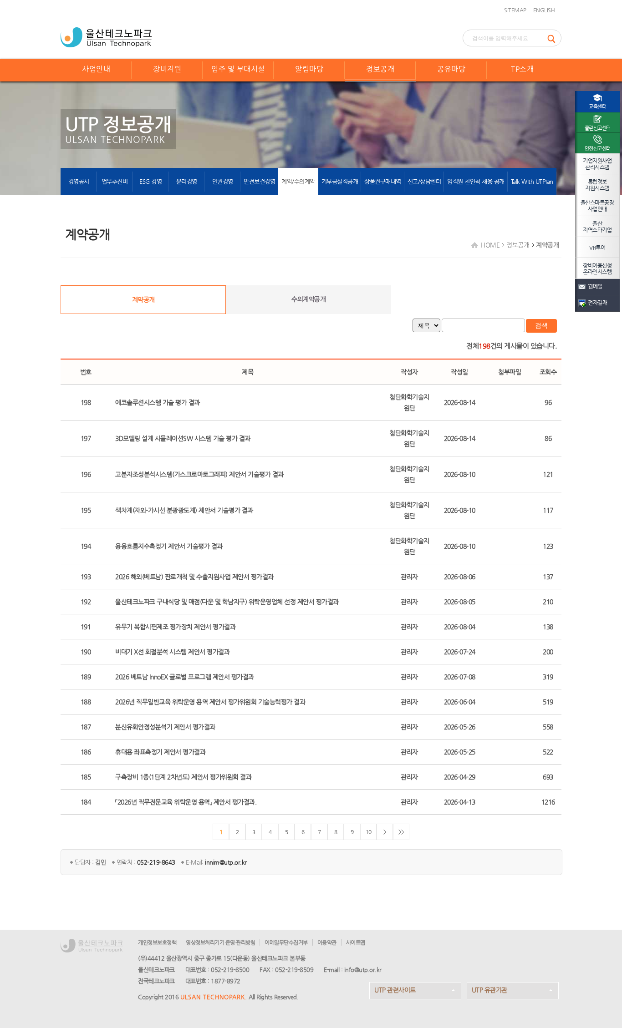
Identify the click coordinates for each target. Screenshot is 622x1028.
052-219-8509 (294, 969)
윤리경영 (186, 181)
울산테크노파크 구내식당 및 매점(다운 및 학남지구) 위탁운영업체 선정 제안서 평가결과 (227, 601)
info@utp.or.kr (363, 969)
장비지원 (167, 69)
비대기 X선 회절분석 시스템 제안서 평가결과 (172, 651)
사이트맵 (355, 942)
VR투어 (597, 247)
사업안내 (96, 69)
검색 (541, 325)
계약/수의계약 (298, 181)
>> (401, 832)
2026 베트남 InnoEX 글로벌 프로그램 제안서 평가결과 (184, 676)
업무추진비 (115, 181)
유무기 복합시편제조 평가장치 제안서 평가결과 (175, 626)
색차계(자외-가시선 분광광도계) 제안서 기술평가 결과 (184, 510)
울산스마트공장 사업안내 (597, 205)
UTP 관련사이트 (395, 989)
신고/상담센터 (424, 181)
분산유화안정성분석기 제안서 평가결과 (165, 726)
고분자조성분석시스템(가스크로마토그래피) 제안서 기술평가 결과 (199, 474)
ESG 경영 (150, 181)
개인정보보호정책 (157, 942)
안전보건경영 (259, 181)
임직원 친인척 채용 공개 (476, 181)
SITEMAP (515, 10)
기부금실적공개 (339, 181)
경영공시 (78, 181)
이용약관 (326, 942)
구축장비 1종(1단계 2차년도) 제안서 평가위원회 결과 (183, 776)
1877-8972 (225, 980)
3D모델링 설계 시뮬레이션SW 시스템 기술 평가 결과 (182, 438)
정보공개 (380, 69)
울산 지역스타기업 (597, 226)
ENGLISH (544, 10)
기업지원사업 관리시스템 (597, 163)
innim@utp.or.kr (226, 862)
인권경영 (222, 181)
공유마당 (451, 69)
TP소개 (522, 69)
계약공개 (143, 299)
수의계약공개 (308, 299)
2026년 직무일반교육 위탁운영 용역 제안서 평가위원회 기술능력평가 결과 (210, 701)
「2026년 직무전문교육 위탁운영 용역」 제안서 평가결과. (185, 801)
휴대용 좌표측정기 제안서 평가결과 (160, 751)
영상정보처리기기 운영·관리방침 (220, 942)
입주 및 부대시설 (238, 69)
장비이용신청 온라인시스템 (597, 268)
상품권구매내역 (382, 181)
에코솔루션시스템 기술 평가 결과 (157, 402)
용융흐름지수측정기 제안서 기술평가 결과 (169, 546)
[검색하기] (554, 38)
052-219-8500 (230, 969)
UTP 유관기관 (489, 989)
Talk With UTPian (532, 181)
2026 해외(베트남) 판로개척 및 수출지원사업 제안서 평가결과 (194, 576)
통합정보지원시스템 (597, 184)
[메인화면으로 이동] (106, 36)
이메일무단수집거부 (286, 942)
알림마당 (309, 69)
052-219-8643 (156, 862)
